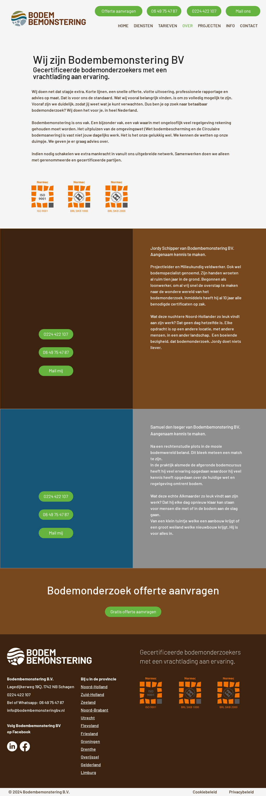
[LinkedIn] (12, 746)
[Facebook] (25, 746)
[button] (143, 26)
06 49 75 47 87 (51, 702)
